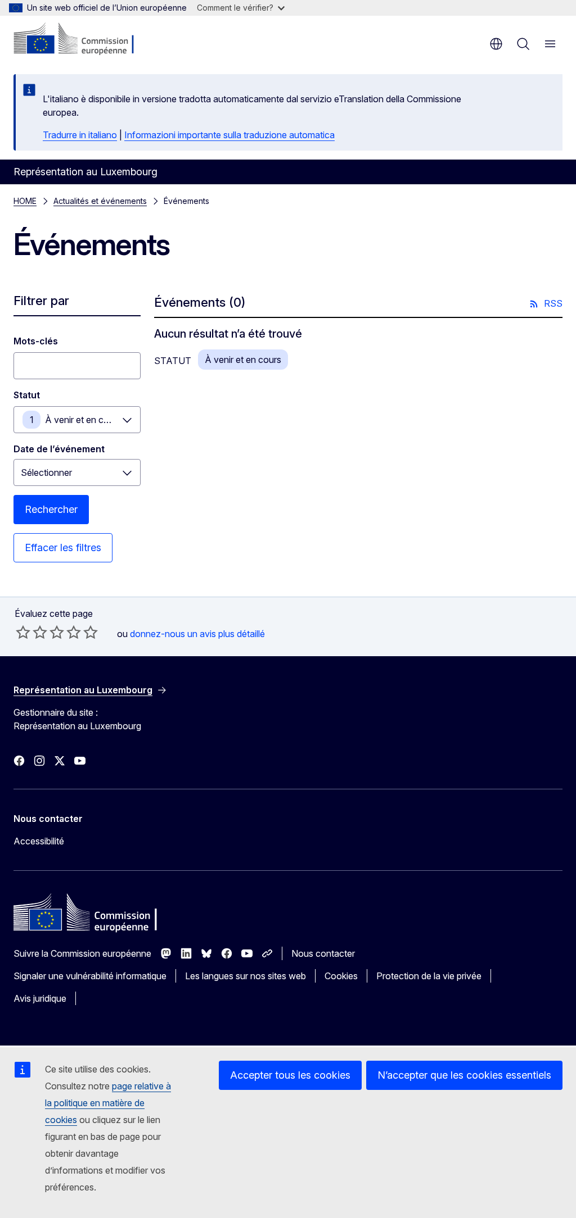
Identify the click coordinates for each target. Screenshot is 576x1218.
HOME (25, 201)
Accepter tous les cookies (290, 1075)
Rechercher (51, 509)
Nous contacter (323, 953)
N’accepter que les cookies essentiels (464, 1075)
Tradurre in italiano (80, 134)
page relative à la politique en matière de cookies (108, 1102)
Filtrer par (41, 300)
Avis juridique (40, 998)
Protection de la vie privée (429, 975)
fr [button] (496, 43)
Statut (27, 395)
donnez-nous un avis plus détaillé (197, 633)
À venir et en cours (83, 419)
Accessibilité (39, 841)
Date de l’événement (59, 449)
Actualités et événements (100, 201)
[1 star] (23, 632)
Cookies (341, 975)
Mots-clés (36, 341)
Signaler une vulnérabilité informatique (90, 975)
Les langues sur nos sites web (245, 975)
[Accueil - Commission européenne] (82, 39)
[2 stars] (31, 632)
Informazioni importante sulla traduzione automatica (229, 134)
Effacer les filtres (63, 547)
